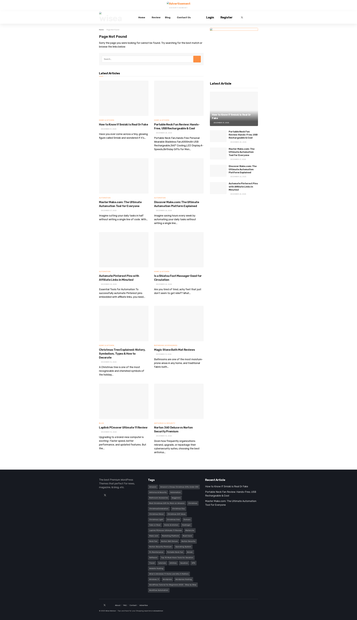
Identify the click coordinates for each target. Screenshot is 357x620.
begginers (176, 498)
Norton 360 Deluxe (169, 541)
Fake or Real (155, 525)
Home (141, 17)
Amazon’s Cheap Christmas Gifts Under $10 (179, 487)
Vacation (184, 563)
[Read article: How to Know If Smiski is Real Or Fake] (124, 98)
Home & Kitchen (106, 120)
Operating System (183, 547)
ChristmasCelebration (158, 509)
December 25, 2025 (238, 194)
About (117, 605)
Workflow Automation (158, 590)
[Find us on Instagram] (247, 17)
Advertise (143, 605)
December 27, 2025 (238, 159)
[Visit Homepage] (110, 17)
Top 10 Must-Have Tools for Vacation (177, 558)
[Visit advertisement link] (178, 4)
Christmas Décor (156, 514)
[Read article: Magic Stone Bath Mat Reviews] (179, 323)
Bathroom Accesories (158, 498)
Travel (152, 563)
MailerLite (189, 530)
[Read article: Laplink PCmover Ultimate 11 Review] (124, 401)
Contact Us (184, 17)
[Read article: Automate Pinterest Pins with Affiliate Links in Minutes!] (124, 249)
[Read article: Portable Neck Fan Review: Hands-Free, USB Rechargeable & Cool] (179, 98)
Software (153, 558)
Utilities (173, 563)
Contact (133, 605)
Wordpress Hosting (184, 579)
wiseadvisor (158, 611)
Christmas (192, 503)
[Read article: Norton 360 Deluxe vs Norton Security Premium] (179, 401)
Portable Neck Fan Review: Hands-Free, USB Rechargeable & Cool (243, 134)
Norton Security (188, 541)
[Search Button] (257, 17)
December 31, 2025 (221, 123)
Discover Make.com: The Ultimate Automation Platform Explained (243, 169)
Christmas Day (178, 509)
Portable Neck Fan (175, 552)
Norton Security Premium (160, 547)
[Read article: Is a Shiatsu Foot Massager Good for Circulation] (179, 249)
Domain (187, 519)
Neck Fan (153, 541)
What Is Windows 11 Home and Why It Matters (169, 574)
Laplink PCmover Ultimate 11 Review (123, 427)
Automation (105, 198)
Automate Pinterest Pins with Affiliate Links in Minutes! (243, 186)
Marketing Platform (170, 536)
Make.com (153, 536)
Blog (167, 17)
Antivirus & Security (164, 423)
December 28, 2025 (238, 142)
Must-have (187, 536)
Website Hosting (156, 568)
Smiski (190, 552)
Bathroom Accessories (165, 345)
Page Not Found (113, 30)
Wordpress (167, 579)
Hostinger (186, 525)
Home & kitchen (171, 525)
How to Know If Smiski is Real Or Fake (123, 124)
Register (226, 17)
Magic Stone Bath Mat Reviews (174, 349)
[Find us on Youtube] (251, 17)
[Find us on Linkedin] (110, 495)
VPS (193, 563)
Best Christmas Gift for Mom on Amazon (167, 503)
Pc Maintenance (156, 552)
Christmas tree (173, 519)
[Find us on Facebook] (237, 17)
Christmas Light (156, 519)
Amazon (152, 487)
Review (156, 17)
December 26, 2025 (238, 177)
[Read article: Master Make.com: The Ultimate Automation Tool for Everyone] (124, 176)
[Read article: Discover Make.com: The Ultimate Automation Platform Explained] (179, 176)
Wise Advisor (111, 611)
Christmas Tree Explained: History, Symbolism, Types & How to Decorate (122, 353)
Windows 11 (154, 579)
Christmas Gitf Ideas (176, 514)
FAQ (125, 605)
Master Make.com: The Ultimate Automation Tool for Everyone (242, 152)
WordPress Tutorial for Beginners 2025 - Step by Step (172, 585)
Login (210, 17)
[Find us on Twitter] (242, 17)
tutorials (162, 563)
